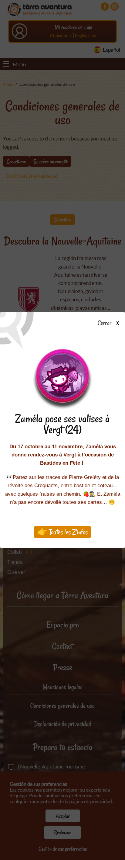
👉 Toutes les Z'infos (63, 532)
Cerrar (105, 323)
